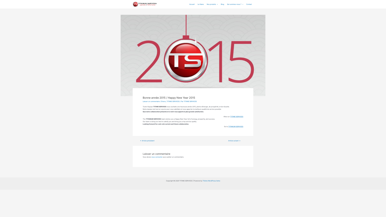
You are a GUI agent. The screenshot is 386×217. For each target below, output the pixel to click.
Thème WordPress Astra (211, 181)
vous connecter (156, 157)
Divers (163, 101)
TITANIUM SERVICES (235, 126)
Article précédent (147, 141)
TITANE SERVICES (173, 101)
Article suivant (234, 141)
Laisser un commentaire (151, 101)
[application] (217, 4)
